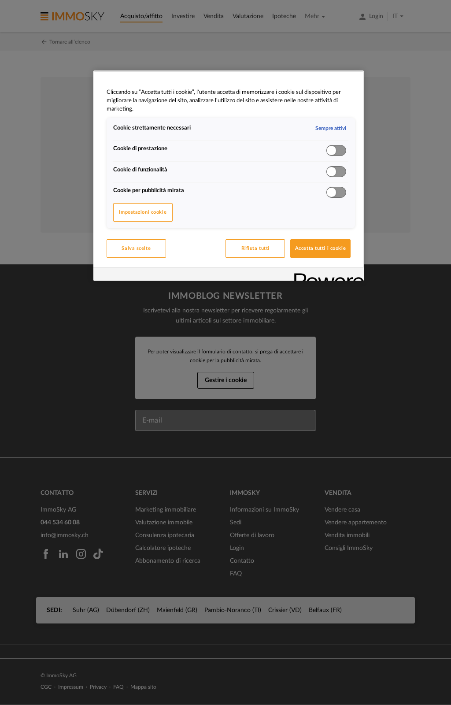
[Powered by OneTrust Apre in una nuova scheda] (325, 275)
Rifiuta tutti (255, 248)
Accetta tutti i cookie (320, 248)
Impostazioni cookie (142, 212)
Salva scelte (136, 248)
